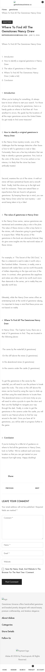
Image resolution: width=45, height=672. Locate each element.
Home (4, 9)
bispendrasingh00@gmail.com (14, 35)
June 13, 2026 (34, 35)
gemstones (13, 9)
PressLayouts (26, 656)
